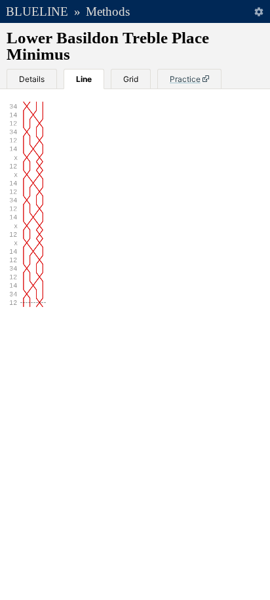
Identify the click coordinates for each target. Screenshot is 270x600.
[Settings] (258, 11)
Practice (185, 79)
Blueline (37, 11)
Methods (108, 11)
